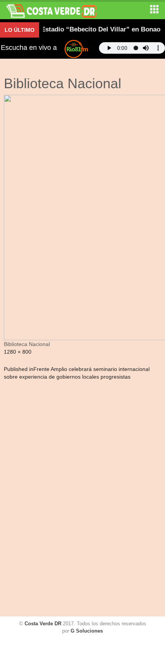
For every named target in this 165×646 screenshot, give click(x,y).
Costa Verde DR (43, 623)
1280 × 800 (17, 352)
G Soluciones (87, 631)
